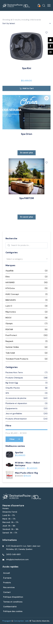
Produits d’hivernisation (16, 418)
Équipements (11, 408)
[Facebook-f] (50, 46)
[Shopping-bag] (50, 39)
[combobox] (26, 259)
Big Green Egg (12, 382)
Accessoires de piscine (16, 398)
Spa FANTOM (26, 198)
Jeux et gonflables (14, 413)
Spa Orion (26, 134)
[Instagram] (50, 52)
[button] (46, 32)
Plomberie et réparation (16, 403)
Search (8, 245)
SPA (7, 393)
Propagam (6, 621)
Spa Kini (26, 68)
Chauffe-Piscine (13, 388)
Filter (12, 439)
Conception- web (21, 621)
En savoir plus (26, 152)
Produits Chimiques (14, 377)
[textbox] (26, 259)
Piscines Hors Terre (14, 372)
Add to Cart (28, 88)
